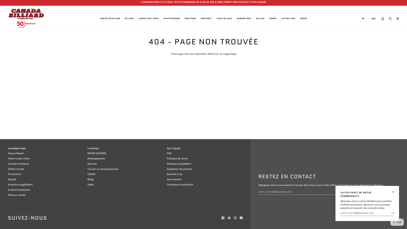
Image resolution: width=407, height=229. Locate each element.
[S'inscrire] (390, 212)
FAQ (169, 153)
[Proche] (394, 190)
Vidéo (90, 184)
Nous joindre (174, 179)
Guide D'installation (19, 189)
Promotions (14, 174)
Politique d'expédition (179, 163)
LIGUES (91, 174)
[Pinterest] (229, 217)
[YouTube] (241, 217)
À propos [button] (93, 148)
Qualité (12, 179)
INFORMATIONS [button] (17, 148)
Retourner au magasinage (222, 54)
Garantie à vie (174, 174)
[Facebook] (223, 217)
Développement (96, 158)
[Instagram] (235, 217)
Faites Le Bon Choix (19, 158)
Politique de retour (177, 158)
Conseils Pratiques (18, 163)
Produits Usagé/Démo (20, 184)
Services (92, 163)
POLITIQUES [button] (174, 148)
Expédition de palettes (179, 169)
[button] (110, 18)
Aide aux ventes (17, 195)
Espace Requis (16, 153)
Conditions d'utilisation (180, 184)
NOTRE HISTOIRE (96, 153)
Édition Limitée (16, 169)
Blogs (90, 179)
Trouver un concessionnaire (102, 169)
